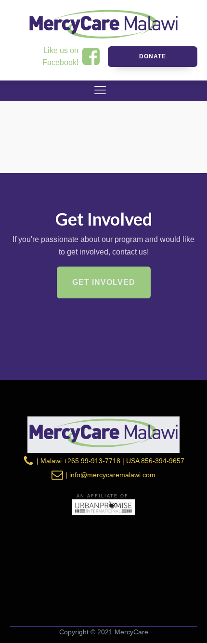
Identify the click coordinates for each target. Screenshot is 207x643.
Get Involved (103, 282)
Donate (152, 56)
